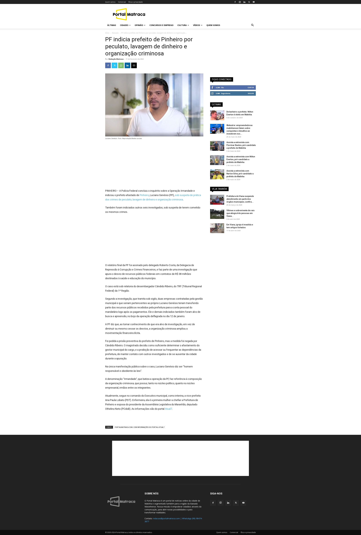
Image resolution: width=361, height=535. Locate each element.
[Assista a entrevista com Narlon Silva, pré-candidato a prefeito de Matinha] (217, 174)
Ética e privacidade (135, 2)
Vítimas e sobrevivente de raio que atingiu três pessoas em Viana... (240, 213)
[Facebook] (235, 2)
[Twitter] (249, 2)
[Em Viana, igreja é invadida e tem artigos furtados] (217, 228)
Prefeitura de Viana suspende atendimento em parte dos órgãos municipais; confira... (240, 199)
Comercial (122, 2)
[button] (252, 25)
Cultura (182, 25)
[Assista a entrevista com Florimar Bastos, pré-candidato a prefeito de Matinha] (217, 146)
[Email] (134, 65)
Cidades (124, 25)
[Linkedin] (244, 2)
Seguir (251, 93)
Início (107, 33)
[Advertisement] (204, 14)
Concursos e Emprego (161, 25)
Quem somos (110, 2)
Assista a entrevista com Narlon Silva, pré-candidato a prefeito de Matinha (240, 174)
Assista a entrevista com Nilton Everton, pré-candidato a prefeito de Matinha (240, 159)
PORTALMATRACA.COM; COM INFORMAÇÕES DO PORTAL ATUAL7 (139, 427)
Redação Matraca (116, 59)
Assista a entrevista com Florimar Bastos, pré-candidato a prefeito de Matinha (241, 145)
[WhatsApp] (121, 65)
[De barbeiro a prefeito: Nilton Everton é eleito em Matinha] (217, 115)
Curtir (251, 87)
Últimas (111, 25)
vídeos (196, 25)
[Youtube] (254, 2)
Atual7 (168, 408)
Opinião (139, 25)
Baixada (115, 33)
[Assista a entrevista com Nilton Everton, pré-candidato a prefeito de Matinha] (217, 160)
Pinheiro (144, 195)
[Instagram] (240, 2)
